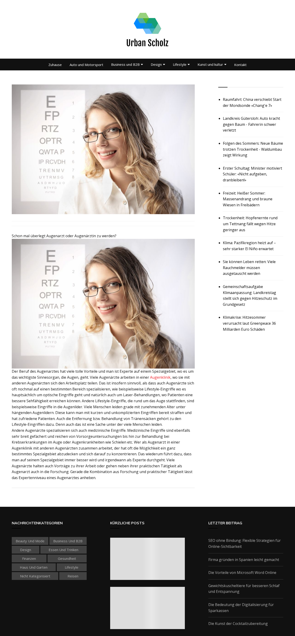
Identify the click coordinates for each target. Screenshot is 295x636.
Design (156, 64)
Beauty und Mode (30, 541)
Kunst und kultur (210, 64)
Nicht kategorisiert (35, 576)
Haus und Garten (33, 567)
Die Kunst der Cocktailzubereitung (238, 623)
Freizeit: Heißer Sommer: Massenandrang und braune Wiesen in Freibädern (247, 199)
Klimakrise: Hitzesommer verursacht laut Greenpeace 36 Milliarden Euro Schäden (249, 323)
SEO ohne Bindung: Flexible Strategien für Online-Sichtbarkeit (244, 543)
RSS (222, 82)
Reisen (73, 576)
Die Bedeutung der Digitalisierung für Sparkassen (241, 607)
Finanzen (29, 558)
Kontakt (240, 64)
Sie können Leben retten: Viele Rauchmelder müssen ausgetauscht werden (249, 267)
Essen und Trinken (63, 549)
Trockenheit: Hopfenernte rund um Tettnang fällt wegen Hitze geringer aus (250, 223)
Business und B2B (125, 64)
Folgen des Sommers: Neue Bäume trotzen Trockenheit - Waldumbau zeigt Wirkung (253, 149)
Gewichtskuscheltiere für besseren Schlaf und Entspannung (244, 588)
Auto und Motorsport (86, 64)
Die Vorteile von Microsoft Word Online (242, 572)
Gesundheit (67, 558)
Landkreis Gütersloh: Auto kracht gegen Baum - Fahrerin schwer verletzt (251, 124)
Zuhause (55, 64)
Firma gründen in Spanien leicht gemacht (243, 559)
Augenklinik (160, 377)
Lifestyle (179, 64)
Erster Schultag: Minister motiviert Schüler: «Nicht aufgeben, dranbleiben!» (252, 174)
